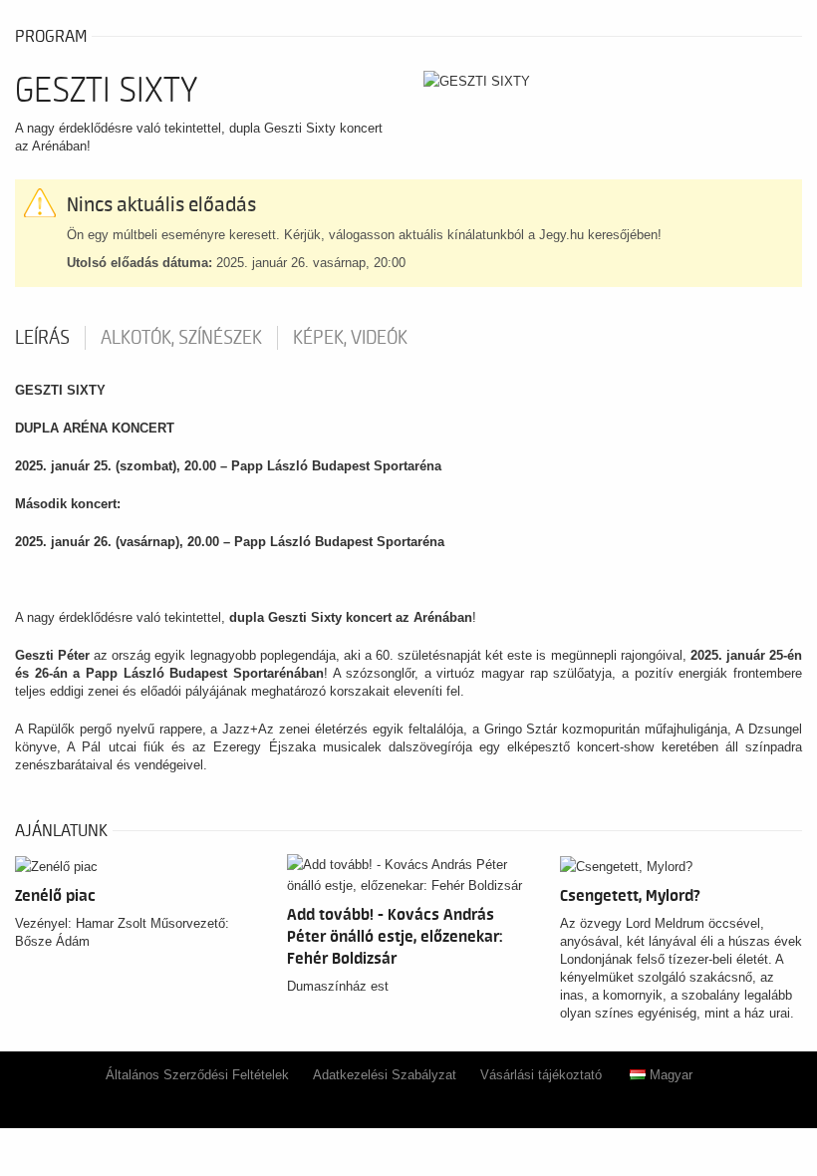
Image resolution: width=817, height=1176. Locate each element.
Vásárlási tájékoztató (541, 1074)
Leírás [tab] (42, 338)
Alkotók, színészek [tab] (181, 338)
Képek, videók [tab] (350, 338)
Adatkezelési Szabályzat (384, 1074)
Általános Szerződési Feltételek (197, 1074)
